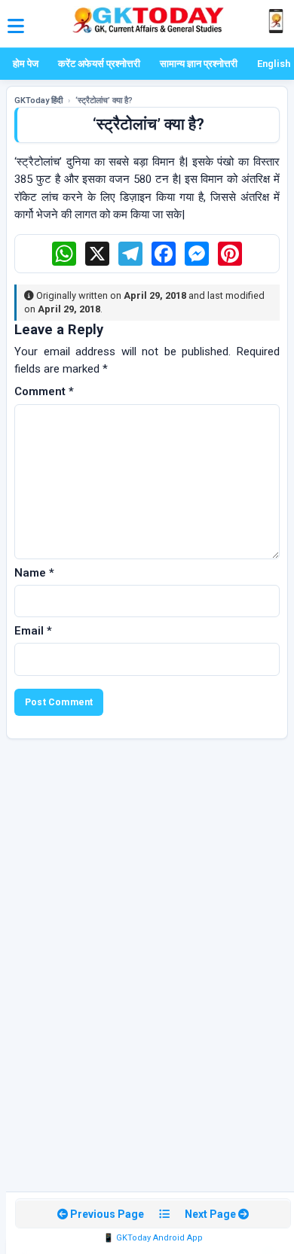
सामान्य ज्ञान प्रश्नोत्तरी (198, 63)
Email (33, 631)
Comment (44, 391)
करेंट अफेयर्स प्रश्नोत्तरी (99, 63)
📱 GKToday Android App (153, 1238)
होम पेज (25, 63)
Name (34, 573)
